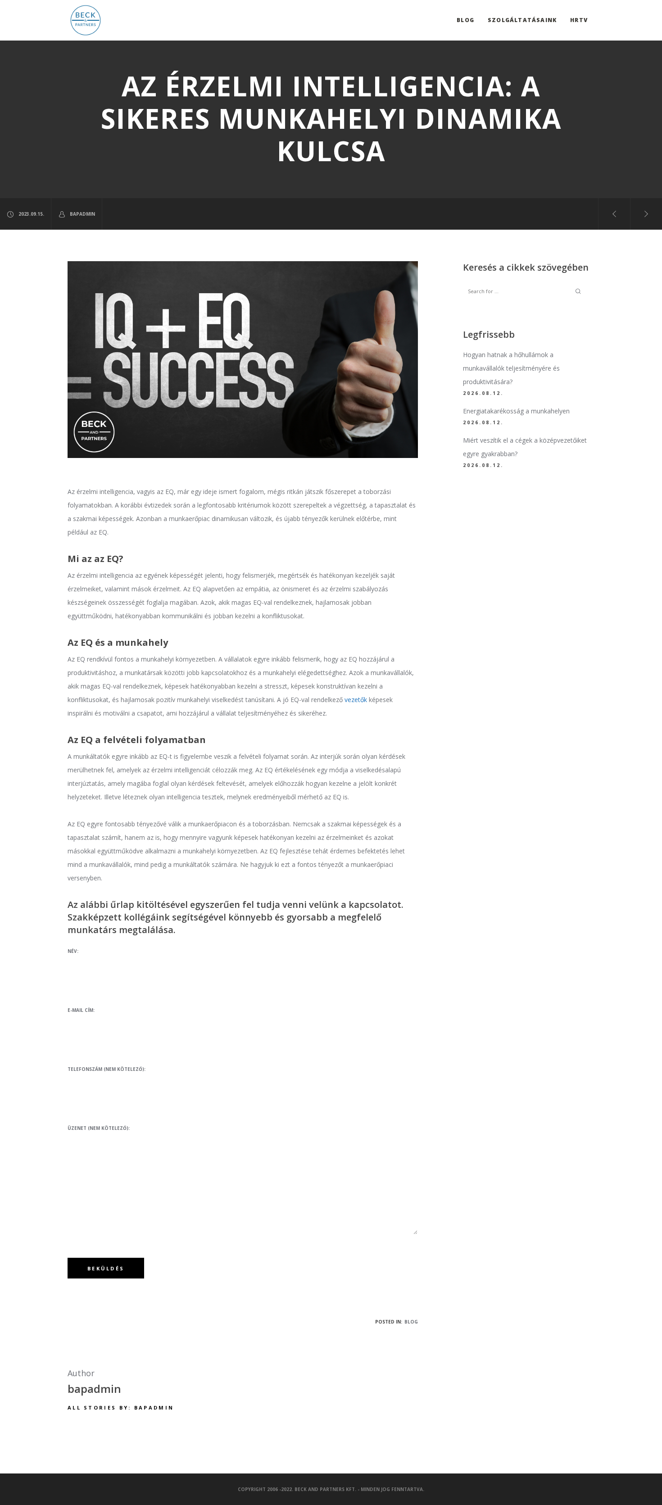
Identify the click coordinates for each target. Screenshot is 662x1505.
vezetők (356, 699)
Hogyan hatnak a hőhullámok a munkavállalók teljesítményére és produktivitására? (511, 368)
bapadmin (82, 214)
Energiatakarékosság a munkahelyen (516, 411)
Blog (411, 1322)
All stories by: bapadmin (121, 1407)
